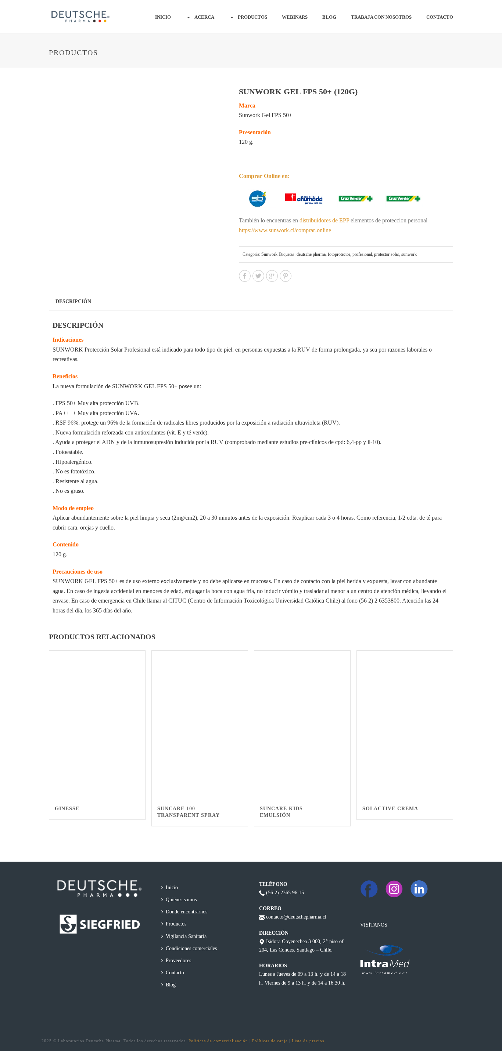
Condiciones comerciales (191, 948)
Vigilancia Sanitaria (186, 936)
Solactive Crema (390, 808)
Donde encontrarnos (186, 911)
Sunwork (269, 254)
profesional (362, 254)
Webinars (295, 17)
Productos (252, 17)
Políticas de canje (270, 1041)
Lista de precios (308, 1041)
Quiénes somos (181, 899)
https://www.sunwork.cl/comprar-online (285, 230)
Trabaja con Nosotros (381, 17)
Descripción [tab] (73, 301)
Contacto (439, 17)
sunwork (409, 254)
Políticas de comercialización (218, 1041)
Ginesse (67, 808)
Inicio (163, 17)
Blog (329, 17)
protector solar (386, 254)
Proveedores (178, 960)
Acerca (204, 17)
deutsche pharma (311, 254)
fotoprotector (339, 254)
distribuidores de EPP (324, 220)
